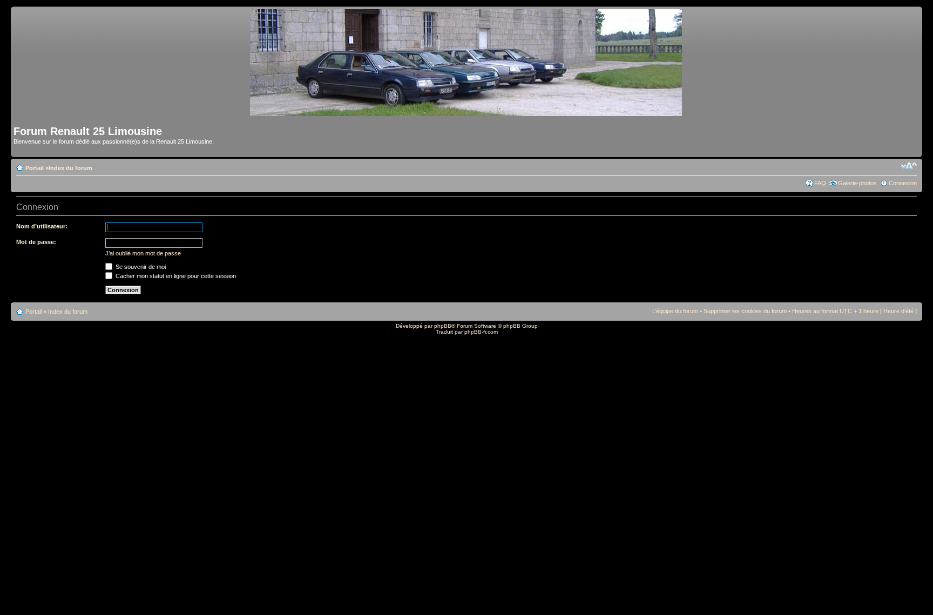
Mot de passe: (36, 242)
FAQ (820, 183)
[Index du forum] (467, 111)
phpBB (442, 326)
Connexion (903, 183)
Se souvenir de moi (140, 266)
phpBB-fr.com (481, 332)
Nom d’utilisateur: (41, 226)
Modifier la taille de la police (909, 166)
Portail (34, 168)
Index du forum (70, 168)
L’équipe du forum (675, 311)
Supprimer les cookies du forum (745, 311)
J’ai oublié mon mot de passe (143, 253)
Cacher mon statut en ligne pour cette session (175, 276)
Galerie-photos (857, 183)
